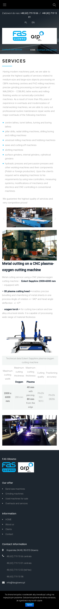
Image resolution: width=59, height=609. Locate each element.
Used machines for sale (16, 498)
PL (26, 22)
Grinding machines (14, 494)
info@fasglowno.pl (16, 582)
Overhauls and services (16, 503)
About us (9, 524)
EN (33, 22)
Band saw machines (15, 489)
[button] (3, 218)
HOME (32, 50)
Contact (9, 534)
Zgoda (29, 605)
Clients (8, 529)
